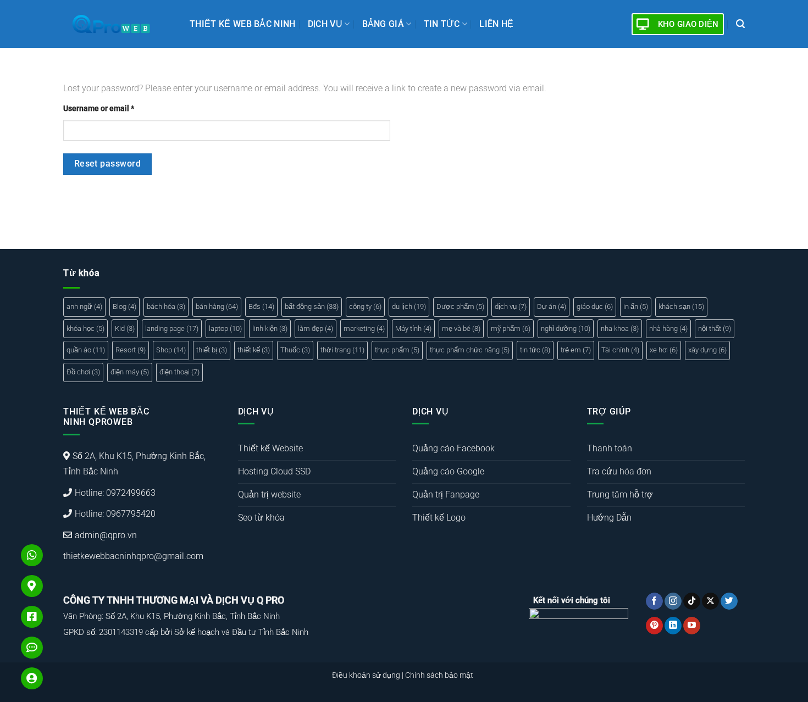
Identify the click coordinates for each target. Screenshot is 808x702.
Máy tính (413, 328)
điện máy (129, 372)
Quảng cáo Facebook (453, 448)
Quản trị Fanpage (445, 494)
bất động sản (312, 306)
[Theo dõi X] (710, 601)
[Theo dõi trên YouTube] (691, 625)
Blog (124, 306)
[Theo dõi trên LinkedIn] (673, 625)
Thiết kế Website (270, 448)
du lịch (409, 306)
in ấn (635, 306)
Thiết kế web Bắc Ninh (243, 24)
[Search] (740, 24)
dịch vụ (511, 306)
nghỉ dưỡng (565, 328)
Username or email (98, 108)
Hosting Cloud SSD (274, 471)
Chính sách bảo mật (439, 675)
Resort (130, 350)
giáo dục (595, 306)
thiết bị (211, 350)
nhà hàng (668, 328)
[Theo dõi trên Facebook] (654, 601)
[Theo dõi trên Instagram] (673, 601)
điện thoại (179, 372)
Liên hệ (496, 24)
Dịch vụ (325, 24)
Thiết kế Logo (439, 517)
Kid (125, 328)
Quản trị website (269, 494)
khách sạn (681, 306)
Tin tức (442, 24)
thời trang (342, 350)
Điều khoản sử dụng (366, 675)
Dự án (551, 306)
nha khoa (620, 328)
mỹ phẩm (510, 328)
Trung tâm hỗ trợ (620, 494)
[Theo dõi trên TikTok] (691, 601)
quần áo (86, 350)
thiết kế (253, 350)
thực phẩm (397, 350)
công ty (365, 306)
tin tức (535, 350)
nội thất (714, 328)
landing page (171, 328)
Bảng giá (383, 24)
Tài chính (620, 350)
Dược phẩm (460, 306)
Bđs (261, 306)
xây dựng (707, 350)
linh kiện (269, 328)
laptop (225, 328)
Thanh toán (609, 448)
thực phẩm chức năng (470, 350)
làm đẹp (315, 328)
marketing (364, 328)
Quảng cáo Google (448, 471)
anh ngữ (84, 306)
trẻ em (576, 350)
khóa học (85, 328)
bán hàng (217, 306)
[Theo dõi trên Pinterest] (654, 625)
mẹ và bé (461, 328)
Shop (171, 350)
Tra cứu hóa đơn (619, 471)
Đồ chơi (83, 372)
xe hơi (664, 350)
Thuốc (295, 350)
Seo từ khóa (261, 517)
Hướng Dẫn (609, 517)
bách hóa (166, 306)
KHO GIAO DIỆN (688, 24)
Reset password (107, 164)
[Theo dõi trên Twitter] (729, 601)
